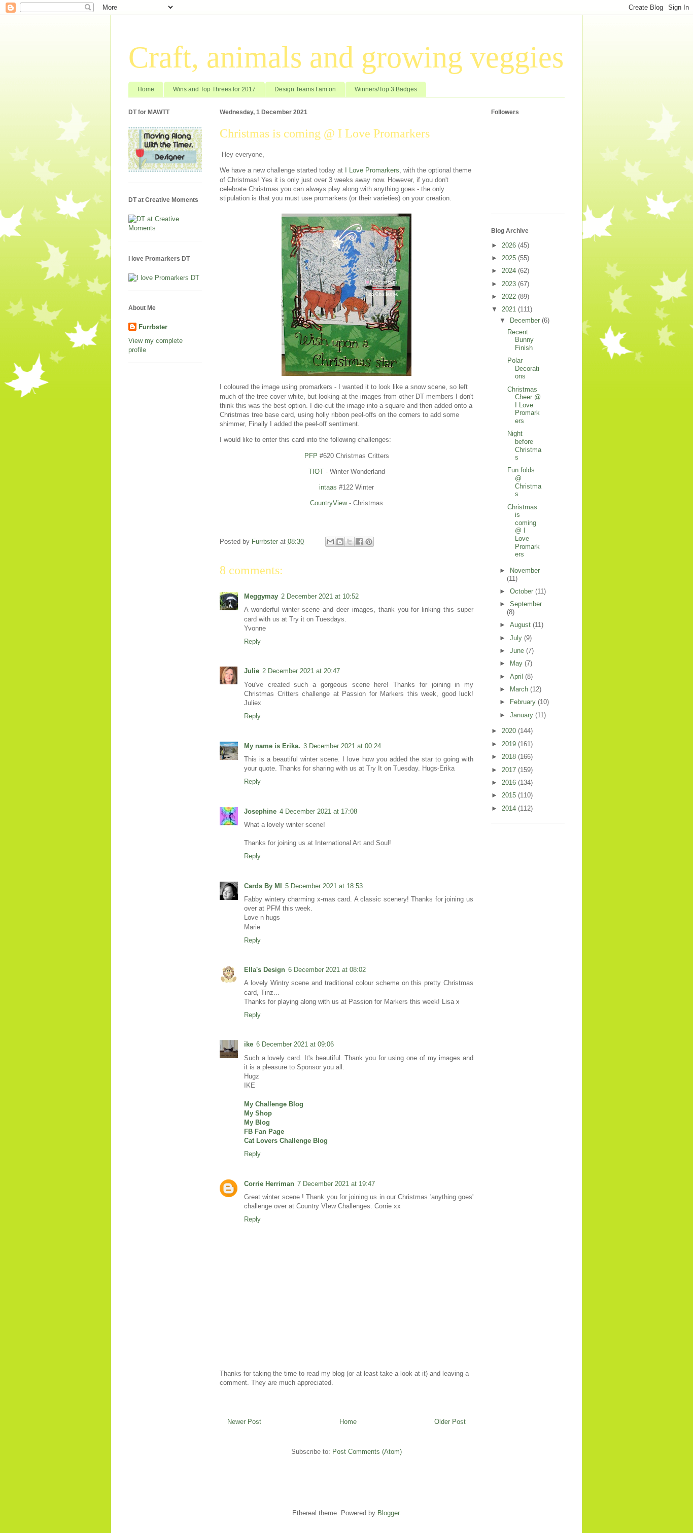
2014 (510, 808)
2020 (510, 731)
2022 (510, 296)
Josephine (260, 811)
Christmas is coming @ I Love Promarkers (523, 531)
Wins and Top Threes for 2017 (214, 89)
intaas (328, 487)
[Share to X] (349, 542)
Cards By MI (263, 886)
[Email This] (330, 542)
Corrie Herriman (269, 1184)
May (517, 663)
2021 (510, 309)
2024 (510, 270)
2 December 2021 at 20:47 (301, 671)
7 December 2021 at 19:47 (336, 1184)
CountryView (328, 503)
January (522, 715)
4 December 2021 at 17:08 (318, 811)
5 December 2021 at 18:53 (324, 886)
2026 (510, 245)
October (522, 591)
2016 (510, 782)
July (517, 638)
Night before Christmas (524, 445)
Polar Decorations (523, 368)
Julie (251, 671)
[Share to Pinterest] (369, 542)
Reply (252, 641)
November (525, 570)
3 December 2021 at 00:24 (342, 746)
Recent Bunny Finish (520, 340)
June (518, 650)
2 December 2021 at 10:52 (320, 596)
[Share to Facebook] (359, 542)
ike (248, 1044)
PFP (311, 456)
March (520, 689)
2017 (510, 770)
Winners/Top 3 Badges (386, 89)
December (526, 320)
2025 (510, 258)
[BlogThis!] (340, 542)
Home (145, 89)
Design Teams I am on (305, 89)
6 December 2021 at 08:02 (327, 969)
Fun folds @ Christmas (524, 482)
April (517, 676)
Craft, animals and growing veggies (346, 57)
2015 (510, 795)
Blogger (388, 1513)
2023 (510, 284)
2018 (510, 756)
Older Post (450, 1421)
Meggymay (261, 596)
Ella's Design (264, 969)
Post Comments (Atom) (367, 1451)
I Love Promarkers (372, 170)
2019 (510, 744)
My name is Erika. (272, 746)
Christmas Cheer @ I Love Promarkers (524, 405)
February (524, 702)
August (521, 625)
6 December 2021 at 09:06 (295, 1044)
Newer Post (244, 1421)
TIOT (316, 471)
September (526, 604)
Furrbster (152, 327)
